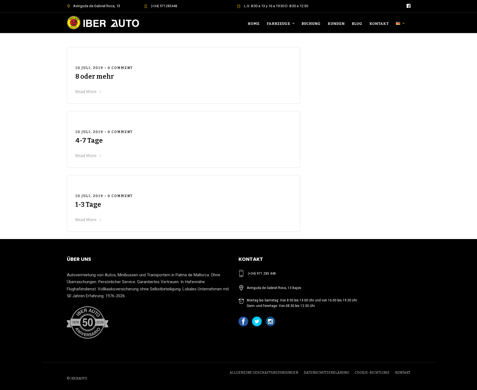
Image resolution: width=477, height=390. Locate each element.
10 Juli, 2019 (89, 68)
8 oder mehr (94, 76)
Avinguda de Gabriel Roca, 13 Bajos (274, 288)
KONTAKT (402, 373)
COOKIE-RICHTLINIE (372, 373)
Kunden (336, 24)
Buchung (310, 24)
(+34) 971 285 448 (262, 273)
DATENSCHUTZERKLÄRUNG (326, 373)
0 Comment (120, 68)
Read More (86, 91)
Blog (357, 24)
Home (253, 24)
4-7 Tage (89, 140)
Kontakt (379, 24)
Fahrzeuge (278, 24)
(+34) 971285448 (163, 6)
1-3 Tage (88, 204)
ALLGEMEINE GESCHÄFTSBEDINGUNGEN (264, 373)
